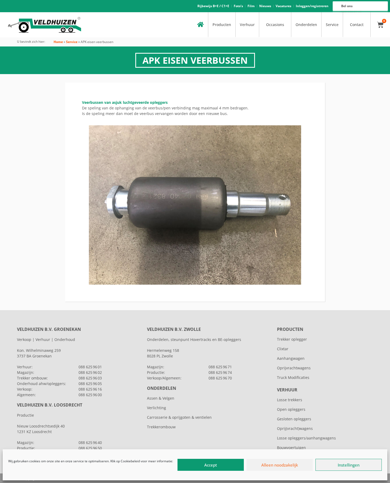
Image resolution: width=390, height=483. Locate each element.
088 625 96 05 (90, 383)
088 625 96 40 (90, 442)
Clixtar (282, 348)
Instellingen (348, 465)
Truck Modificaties (293, 377)
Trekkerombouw (161, 426)
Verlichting (156, 407)
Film (251, 6)
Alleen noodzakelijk (279, 465)
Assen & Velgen (160, 398)
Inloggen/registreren (312, 6)
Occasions (275, 24)
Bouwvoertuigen (291, 447)
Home (58, 42)
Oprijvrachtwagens (294, 367)
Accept (210, 465)
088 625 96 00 (90, 394)
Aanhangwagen (291, 358)
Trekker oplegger (292, 339)
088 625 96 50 (90, 448)
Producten (222, 24)
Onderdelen (306, 24)
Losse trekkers (289, 399)
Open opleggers (291, 409)
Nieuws (265, 6)
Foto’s (238, 6)
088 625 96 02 (90, 372)
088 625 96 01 (90, 366)
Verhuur (247, 24)
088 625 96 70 (220, 378)
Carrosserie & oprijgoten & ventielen (179, 417)
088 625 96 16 (90, 389)
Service (332, 24)
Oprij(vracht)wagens (295, 428)
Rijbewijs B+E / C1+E (213, 6)
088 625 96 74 (220, 372)
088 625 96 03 (90, 378)
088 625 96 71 (220, 366)
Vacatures (283, 6)
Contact (356, 24)
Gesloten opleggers (294, 418)
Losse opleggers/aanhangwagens (306, 438)
